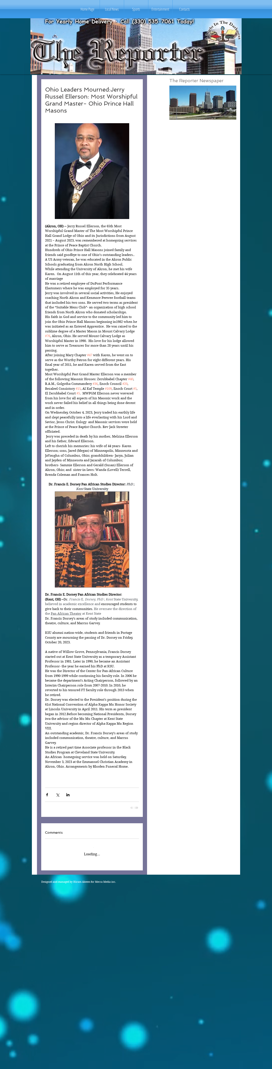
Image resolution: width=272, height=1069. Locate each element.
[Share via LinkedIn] (68, 795)
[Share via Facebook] (47, 795)
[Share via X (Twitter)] (57, 795)
